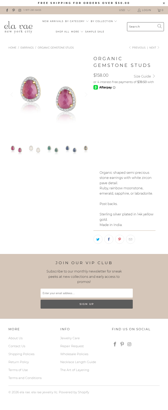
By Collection (102, 21)
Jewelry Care (70, 338)
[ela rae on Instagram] (20, 10)
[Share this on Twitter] (97, 239)
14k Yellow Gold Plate (114, 102)
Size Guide (143, 76)
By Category (75, 21)
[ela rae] (18, 26)
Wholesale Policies (74, 354)
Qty (96, 153)
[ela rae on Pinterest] (13, 10)
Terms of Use (18, 370)
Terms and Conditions (25, 378)
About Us (15, 338)
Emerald (103, 131)
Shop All (62, 31)
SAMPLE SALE (94, 31)
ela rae (25, 392)
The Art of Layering (74, 370)
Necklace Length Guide (78, 362)
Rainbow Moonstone (127, 121)
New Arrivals (53, 21)
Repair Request (72, 346)
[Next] (85, 94)
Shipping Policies (21, 354)
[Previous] (12, 94)
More (75, 31)
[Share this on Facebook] (108, 239)
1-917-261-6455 (32, 10)
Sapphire (123, 131)
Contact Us (16, 346)
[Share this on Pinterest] (119, 239)
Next (153, 47)
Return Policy (18, 362)
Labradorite (106, 141)
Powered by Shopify (74, 392)
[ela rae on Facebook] (7, 10)
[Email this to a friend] (130, 239)
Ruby (100, 121)
